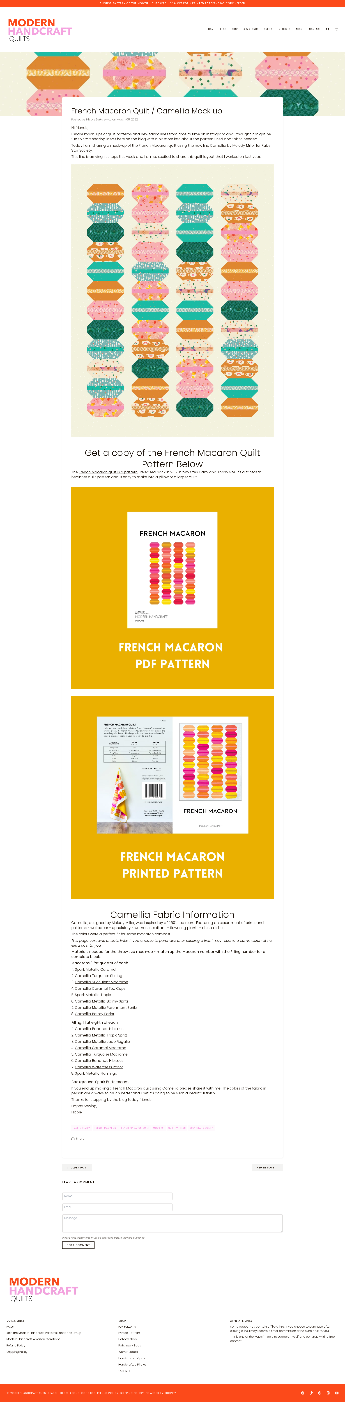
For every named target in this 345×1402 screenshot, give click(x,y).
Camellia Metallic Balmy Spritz (101, 1001)
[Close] (334, 1365)
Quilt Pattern (177, 1128)
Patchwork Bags (129, 1345)
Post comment (78, 1245)
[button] (235, 29)
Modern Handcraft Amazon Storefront (33, 1339)
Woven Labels (128, 1352)
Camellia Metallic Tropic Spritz (101, 1035)
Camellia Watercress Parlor (99, 1067)
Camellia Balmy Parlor (94, 1013)
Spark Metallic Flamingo (96, 1073)
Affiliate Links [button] (241, 1321)
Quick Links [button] (15, 1321)
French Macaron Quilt (134, 1128)
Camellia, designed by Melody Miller (102, 922)
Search (53, 1393)
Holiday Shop (127, 1339)
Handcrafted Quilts (131, 1358)
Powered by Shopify (161, 1393)
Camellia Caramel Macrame (100, 1047)
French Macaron (105, 1128)
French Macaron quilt (157, 145)
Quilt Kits (124, 1371)
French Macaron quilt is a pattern (108, 472)
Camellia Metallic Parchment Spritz (106, 1007)
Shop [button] (122, 1321)
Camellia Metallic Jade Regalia (102, 1041)
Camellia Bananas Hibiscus (99, 1028)
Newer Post (267, 1167)
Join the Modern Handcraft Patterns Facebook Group (43, 1333)
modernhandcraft (24, 1393)
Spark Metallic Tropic (93, 994)
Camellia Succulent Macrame (101, 982)
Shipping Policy (16, 1352)
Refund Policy (15, 1345)
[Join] (330, 1385)
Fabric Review (81, 1128)
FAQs (10, 1327)
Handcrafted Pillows (132, 1364)
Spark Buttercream (112, 1081)
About (74, 1393)
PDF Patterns (127, 1327)
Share (80, 1138)
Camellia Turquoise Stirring (98, 975)
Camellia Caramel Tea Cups (100, 988)
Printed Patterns (129, 1333)
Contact (88, 1393)
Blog (64, 1393)
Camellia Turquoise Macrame (101, 1054)
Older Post (77, 1167)
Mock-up (158, 1128)
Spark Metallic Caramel (95, 969)
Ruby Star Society (201, 1128)
